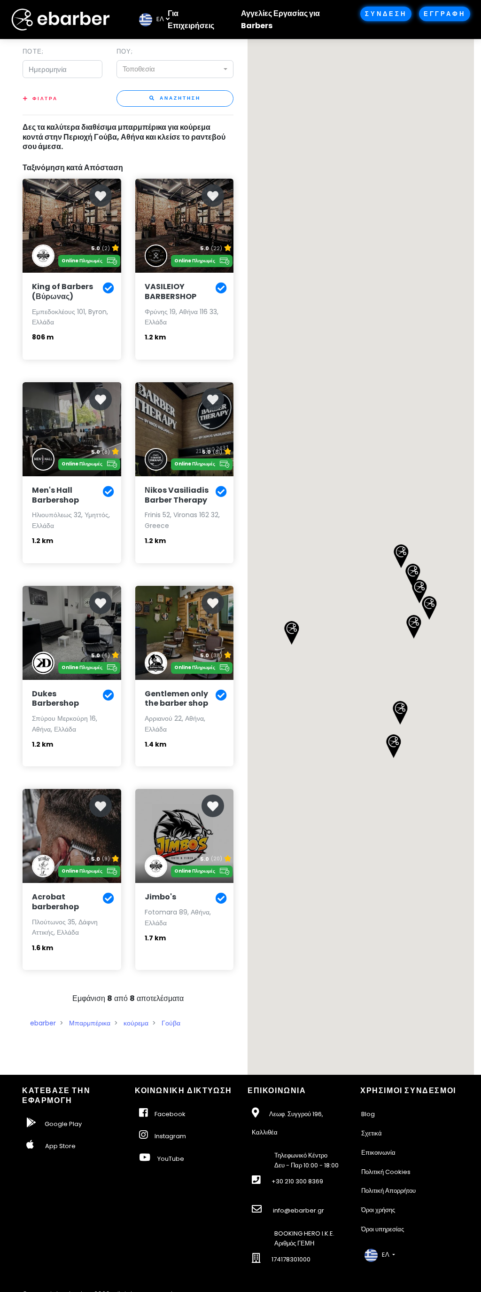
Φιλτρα (45, 98)
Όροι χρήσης (378, 1209)
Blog (368, 1114)
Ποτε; (33, 51)
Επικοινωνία (378, 1152)
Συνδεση (385, 13)
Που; (124, 51)
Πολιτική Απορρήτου (388, 1190)
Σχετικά (371, 1133)
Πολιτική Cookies (386, 1171)
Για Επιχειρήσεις (191, 19)
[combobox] (174, 69)
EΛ (158, 19)
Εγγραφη (444, 13)
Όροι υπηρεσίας (382, 1229)
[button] (413, 626)
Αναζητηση (179, 98)
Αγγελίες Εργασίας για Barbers (280, 19)
